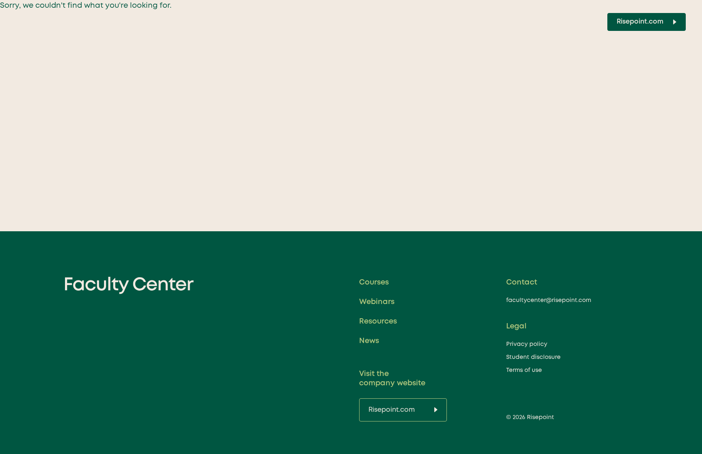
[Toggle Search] (592, 22)
